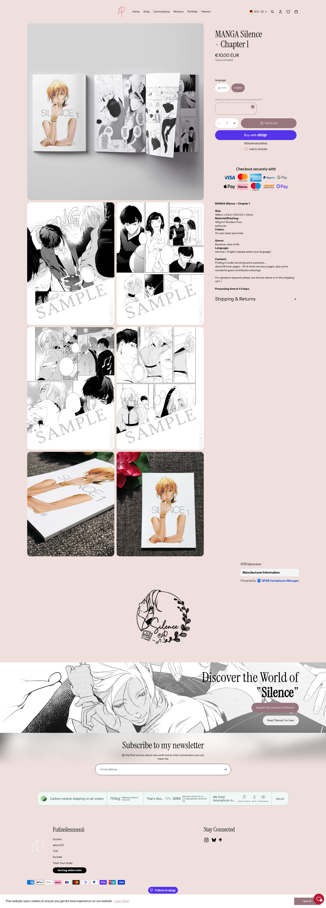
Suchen (57, 839)
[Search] (272, 12)
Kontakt (57, 857)
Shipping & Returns (235, 299)
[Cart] (296, 12)
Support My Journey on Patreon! (275, 707)
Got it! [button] (307, 901)
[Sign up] (225, 769)
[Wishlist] (288, 12)
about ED (58, 845)
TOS (55, 851)
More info (280, 798)
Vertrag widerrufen (69, 870)
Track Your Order (63, 863)
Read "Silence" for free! (280, 720)
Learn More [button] (121, 901)
